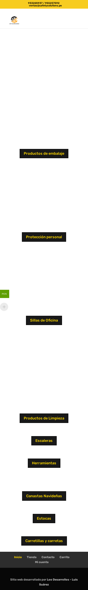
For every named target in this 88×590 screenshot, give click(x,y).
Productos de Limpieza (44, 418)
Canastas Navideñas (44, 496)
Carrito (64, 557)
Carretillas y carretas (44, 541)
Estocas (44, 518)
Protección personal (44, 237)
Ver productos (44, 53)
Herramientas (44, 463)
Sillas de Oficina (44, 320)
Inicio (18, 557)
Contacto (48, 557)
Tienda (31, 557)
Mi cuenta (42, 562)
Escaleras (44, 440)
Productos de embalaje (44, 153)
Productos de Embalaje (44, 31)
